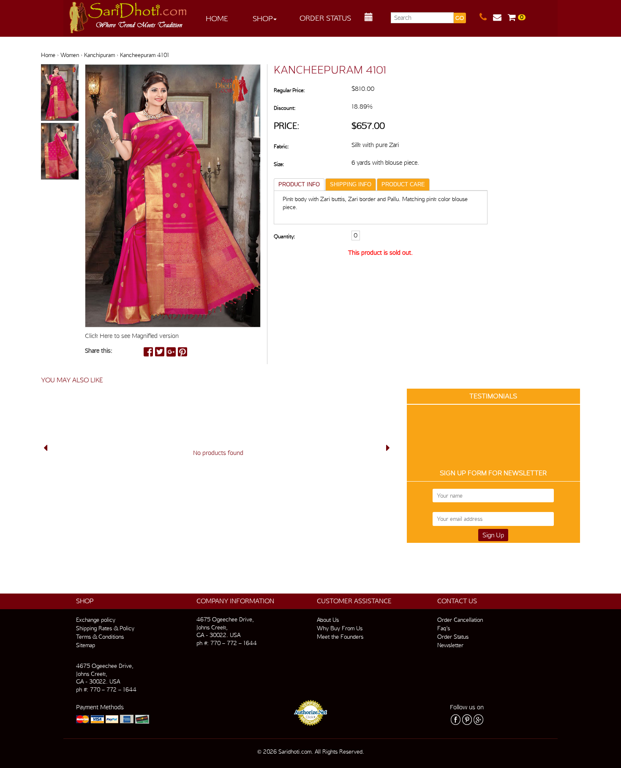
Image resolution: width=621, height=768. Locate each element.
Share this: (98, 350)
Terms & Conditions (100, 636)
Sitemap (85, 645)
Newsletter (450, 645)
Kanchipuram (99, 55)
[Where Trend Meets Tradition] (128, 15)
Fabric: (281, 146)
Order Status (325, 18)
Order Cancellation (460, 619)
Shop (262, 18)
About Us (328, 619)
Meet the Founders (340, 636)
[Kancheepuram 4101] (60, 93)
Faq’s (443, 628)
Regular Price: (289, 90)
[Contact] (486, 17)
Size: (279, 164)
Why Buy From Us (339, 628)
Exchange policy (95, 619)
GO (459, 18)
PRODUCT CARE (403, 184)
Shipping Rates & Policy (105, 628)
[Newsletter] (500, 17)
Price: (287, 125)
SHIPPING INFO (350, 184)
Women (69, 55)
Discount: (284, 108)
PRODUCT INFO (299, 184)
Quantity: (284, 236)
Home (217, 18)
